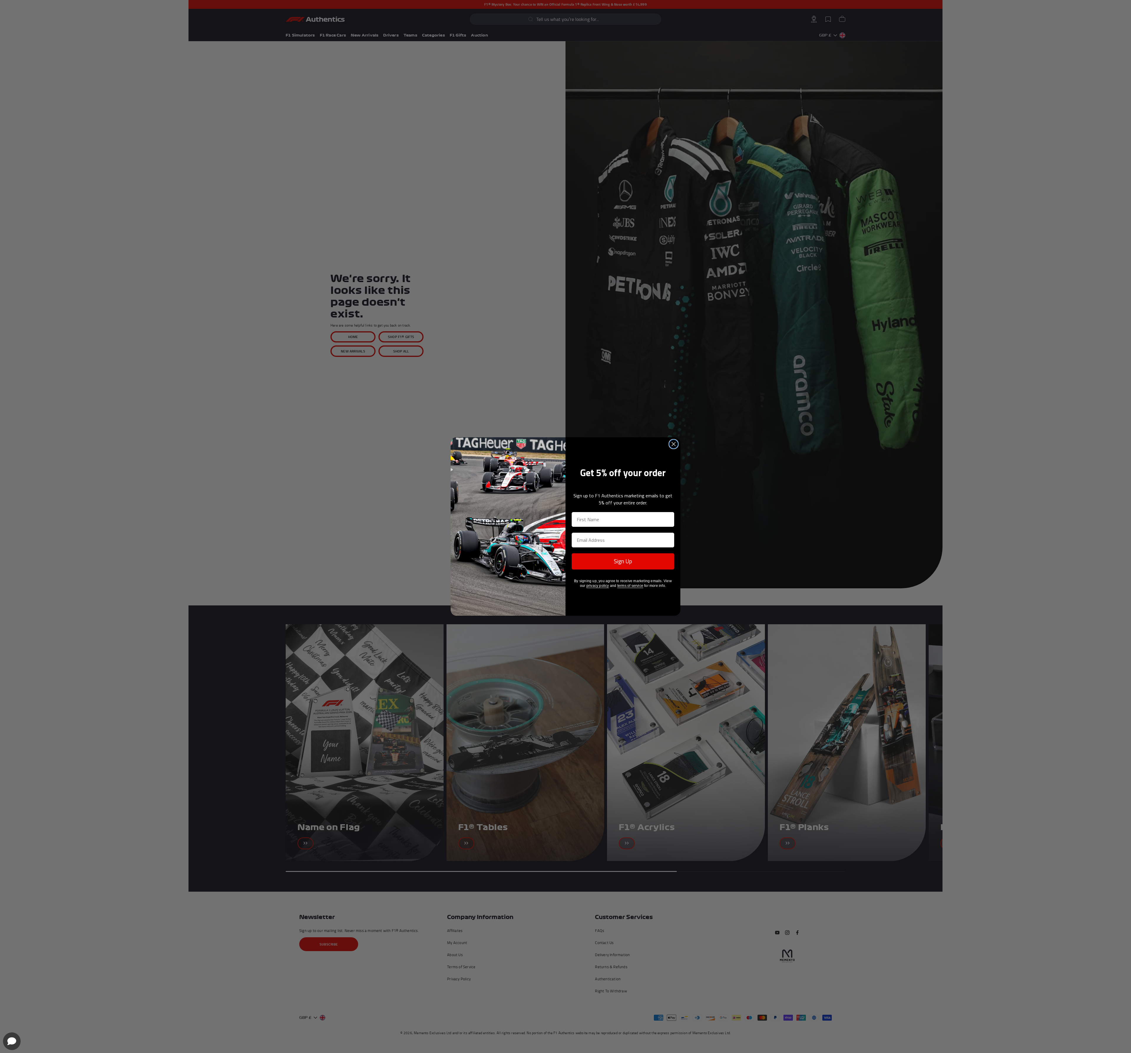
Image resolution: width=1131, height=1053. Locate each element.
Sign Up (623, 561)
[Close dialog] (673, 444)
